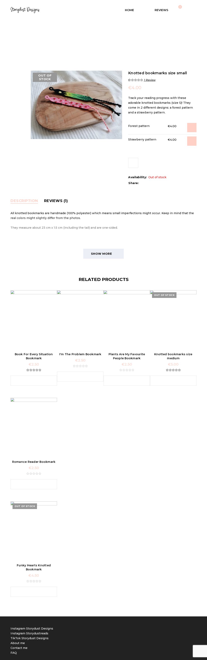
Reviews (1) (56, 201)
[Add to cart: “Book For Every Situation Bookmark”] (30, 381)
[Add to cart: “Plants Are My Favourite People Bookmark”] (123, 381)
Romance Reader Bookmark (34, 462)
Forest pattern (139, 126)
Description (24, 201)
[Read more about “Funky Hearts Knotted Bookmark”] (30, 592)
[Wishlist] (133, 163)
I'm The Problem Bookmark (80, 354)
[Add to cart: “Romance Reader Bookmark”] (30, 484)
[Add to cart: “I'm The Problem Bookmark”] (76, 377)
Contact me (19, 648)
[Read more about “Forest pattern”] (191, 127)
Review (149, 80)
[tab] (24, 201)
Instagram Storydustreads (29, 633)
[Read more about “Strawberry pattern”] (191, 141)
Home (64, 40)
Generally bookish (86, 40)
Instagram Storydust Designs (32, 628)
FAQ (14, 653)
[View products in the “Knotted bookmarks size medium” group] (169, 381)
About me (18, 643)
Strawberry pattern (142, 139)
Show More (101, 254)
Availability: (137, 177)
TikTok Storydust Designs (30, 638)
